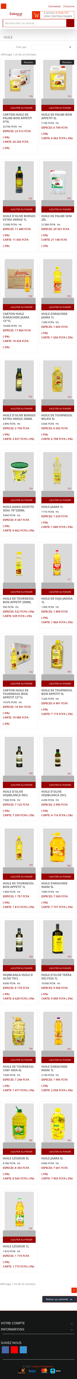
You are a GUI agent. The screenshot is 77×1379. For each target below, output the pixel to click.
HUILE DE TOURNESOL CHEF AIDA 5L (18, 1068)
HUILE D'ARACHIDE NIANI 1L (54, 1068)
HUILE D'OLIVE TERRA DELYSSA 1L (56, 976)
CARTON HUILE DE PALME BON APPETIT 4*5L (17, 118)
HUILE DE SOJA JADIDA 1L (57, 600)
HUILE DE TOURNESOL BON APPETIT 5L (57, 692)
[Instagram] (23, 1349)
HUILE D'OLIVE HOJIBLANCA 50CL (15, 793)
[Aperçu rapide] (23, 102)
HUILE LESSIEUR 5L (16, 1158)
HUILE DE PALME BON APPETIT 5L (56, 116)
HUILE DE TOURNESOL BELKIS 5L (57, 417)
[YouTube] (14, 1349)
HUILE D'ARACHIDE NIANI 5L (54, 885)
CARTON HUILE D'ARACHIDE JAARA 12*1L (16, 317)
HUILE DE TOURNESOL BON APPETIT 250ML (18, 600)
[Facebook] (5, 1349)
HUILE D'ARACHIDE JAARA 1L (54, 315)
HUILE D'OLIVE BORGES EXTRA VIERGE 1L (19, 218)
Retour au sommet (59, 1299)
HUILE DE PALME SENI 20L (56, 218)
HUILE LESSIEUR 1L (16, 1246)
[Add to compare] (16, 102)
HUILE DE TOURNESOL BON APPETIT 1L (18, 885)
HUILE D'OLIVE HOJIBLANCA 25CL (54, 793)
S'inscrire (68, 6)
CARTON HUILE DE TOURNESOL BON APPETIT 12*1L (15, 693)
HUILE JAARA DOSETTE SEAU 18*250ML (18, 508)
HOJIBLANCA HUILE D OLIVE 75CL (18, 976)
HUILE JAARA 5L (52, 1158)
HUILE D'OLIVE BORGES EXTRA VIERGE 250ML (19, 417)
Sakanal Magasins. (43, 1366)
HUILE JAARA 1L (52, 507)
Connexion (55, 6)
